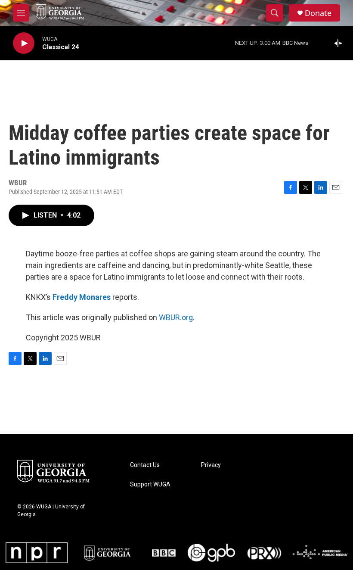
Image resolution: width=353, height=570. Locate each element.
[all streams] (340, 43)
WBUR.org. (177, 317)
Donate (318, 13)
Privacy (211, 465)
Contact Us (145, 465)
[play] (24, 43)
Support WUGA (150, 484)
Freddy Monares (82, 297)
